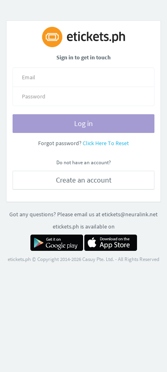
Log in (83, 123)
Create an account (83, 180)
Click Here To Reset (106, 143)
